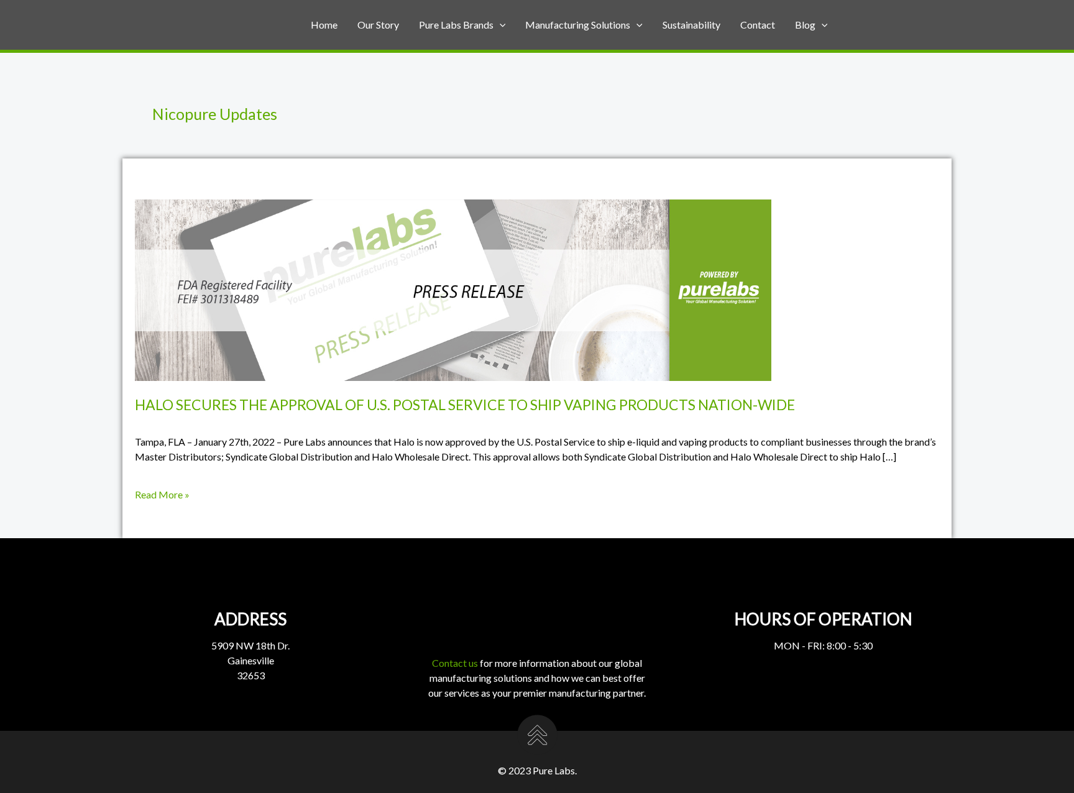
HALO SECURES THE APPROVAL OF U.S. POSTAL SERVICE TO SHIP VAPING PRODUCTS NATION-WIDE (465, 404)
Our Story (378, 24)
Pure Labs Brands (456, 24)
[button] (499, 25)
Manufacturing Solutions (577, 24)
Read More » (162, 495)
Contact (757, 24)
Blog (805, 24)
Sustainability (691, 24)
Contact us (455, 663)
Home (324, 24)
